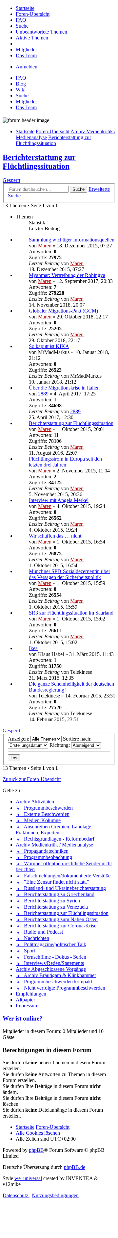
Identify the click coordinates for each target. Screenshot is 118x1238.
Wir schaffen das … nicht (55, 536)
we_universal (28, 1178)
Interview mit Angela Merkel (58, 500)
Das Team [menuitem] (26, 107)
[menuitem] (25, 8)
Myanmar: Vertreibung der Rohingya (67, 275)
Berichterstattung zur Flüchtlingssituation (39, 161)
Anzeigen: (19, 739)
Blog (21, 84)
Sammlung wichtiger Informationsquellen (71, 239)
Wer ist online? (23, 1018)
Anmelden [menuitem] (26, 66)
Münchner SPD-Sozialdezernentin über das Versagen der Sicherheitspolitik (69, 574)
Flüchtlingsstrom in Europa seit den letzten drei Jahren (65, 461)
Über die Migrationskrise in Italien (64, 388)
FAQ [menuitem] (21, 78)
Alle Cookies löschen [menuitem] (38, 1133)
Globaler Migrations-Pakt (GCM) (63, 311)
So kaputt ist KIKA (49, 346)
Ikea (33, 648)
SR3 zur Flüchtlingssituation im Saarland (71, 613)
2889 (43, 393)
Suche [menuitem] (22, 95)
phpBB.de (74, 1167)
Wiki (21, 89)
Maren (44, 245)
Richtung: (60, 745)
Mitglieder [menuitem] (26, 101)
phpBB (36, 1150)
